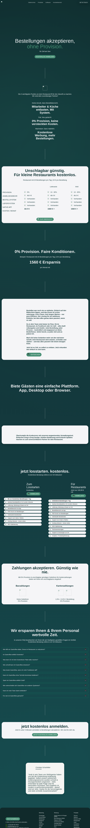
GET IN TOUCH (84, 2)
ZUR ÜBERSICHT (46, 219)
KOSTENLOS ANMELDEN (45, 57)
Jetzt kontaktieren (13, 819)
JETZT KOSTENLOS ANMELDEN (45, 735)
